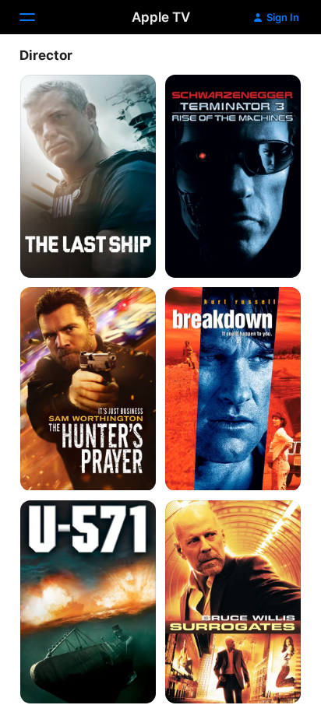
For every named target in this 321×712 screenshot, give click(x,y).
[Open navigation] (36, 17)
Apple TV (161, 17)
